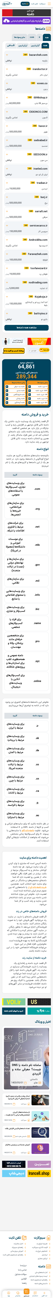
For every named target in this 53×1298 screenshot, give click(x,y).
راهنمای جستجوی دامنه (39, 1280)
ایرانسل (44, 1255)
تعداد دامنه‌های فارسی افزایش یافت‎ (17, 1128)
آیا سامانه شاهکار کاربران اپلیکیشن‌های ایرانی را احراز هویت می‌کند (18, 1113)
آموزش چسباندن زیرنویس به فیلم (17, 1145)
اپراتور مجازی (42, 1258)
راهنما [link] (24, 1283)
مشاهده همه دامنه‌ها (26, 327)
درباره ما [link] (23, 1265)
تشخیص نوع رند (41, 1251)
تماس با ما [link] (22, 1270)
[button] (26, 1292)
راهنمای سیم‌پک (17, 1247)
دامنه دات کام (28, 830)
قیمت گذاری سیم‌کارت (39, 1247)
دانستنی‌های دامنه (41, 1283)
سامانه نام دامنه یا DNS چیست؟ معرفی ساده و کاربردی (26, 1069)
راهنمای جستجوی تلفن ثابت (13, 1255)
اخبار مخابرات (18, 1244)
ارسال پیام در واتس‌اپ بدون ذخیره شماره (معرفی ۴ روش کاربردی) (18, 1097)
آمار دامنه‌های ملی (41, 1272)
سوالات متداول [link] (21, 1274)
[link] (7, 4)
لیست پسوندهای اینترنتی (38, 1276)
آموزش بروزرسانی (16, 1251)
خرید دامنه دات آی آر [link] (37, 887)
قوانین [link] (24, 1278)
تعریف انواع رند (41, 1244)
